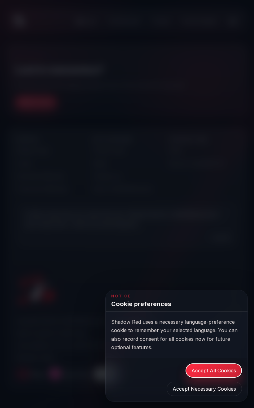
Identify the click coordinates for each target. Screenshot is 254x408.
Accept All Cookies (213, 370)
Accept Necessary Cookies (204, 389)
